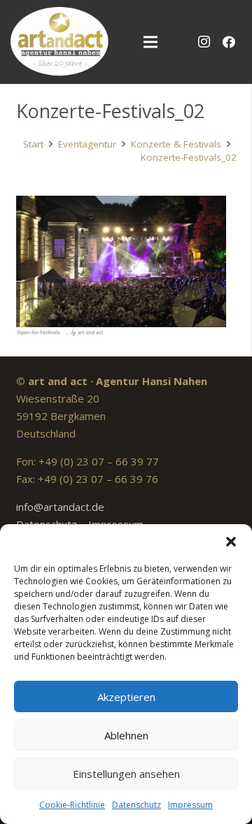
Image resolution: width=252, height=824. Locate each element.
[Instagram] (203, 42)
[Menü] (150, 41)
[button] (231, 542)
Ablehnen (126, 735)
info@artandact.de (60, 507)
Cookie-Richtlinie (72, 805)
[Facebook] (228, 42)
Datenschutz (136, 805)
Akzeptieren (126, 697)
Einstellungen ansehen (126, 774)
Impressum (190, 805)
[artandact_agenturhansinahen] (59, 42)
